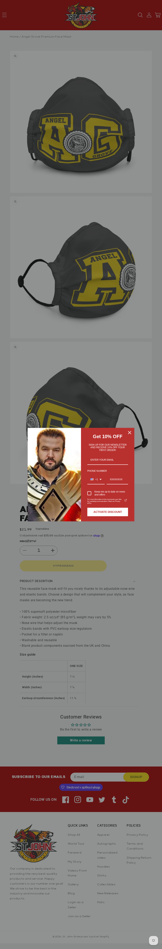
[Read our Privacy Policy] (125, 500)
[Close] (129, 432)
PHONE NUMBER (97, 471)
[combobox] (96, 479)
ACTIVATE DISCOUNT (107, 511)
